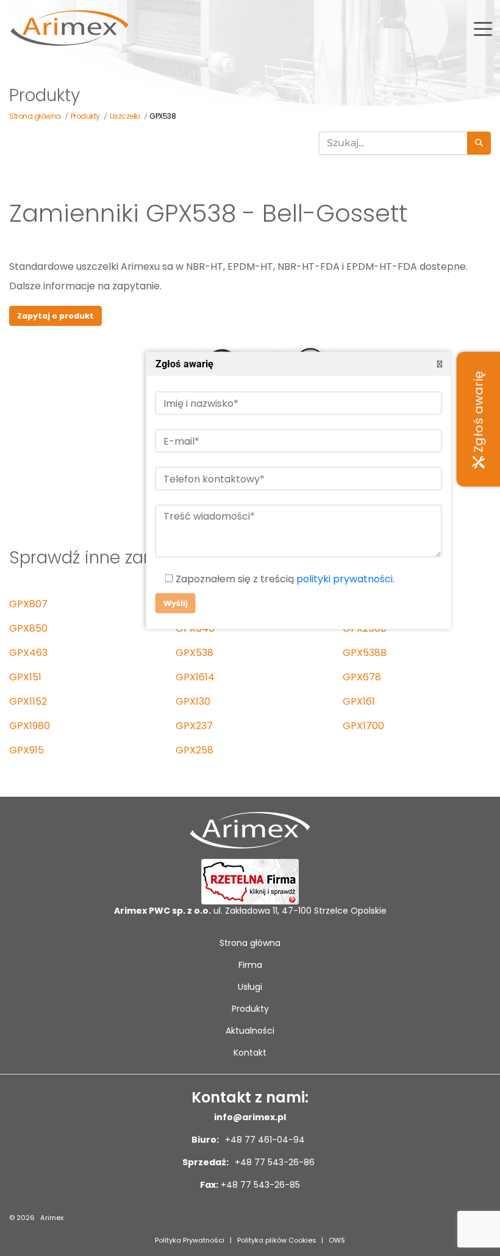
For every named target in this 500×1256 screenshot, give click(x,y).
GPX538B (365, 653)
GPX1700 (363, 726)
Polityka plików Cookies (276, 1240)
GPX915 (26, 750)
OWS (337, 1240)
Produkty (250, 1009)
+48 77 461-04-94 (264, 1140)
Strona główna (250, 943)
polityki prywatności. (345, 579)
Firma (250, 965)
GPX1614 (195, 677)
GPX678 (362, 677)
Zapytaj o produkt (55, 316)
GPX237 (194, 726)
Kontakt (250, 1052)
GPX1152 (28, 701)
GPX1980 (29, 726)
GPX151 (25, 677)
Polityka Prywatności (189, 1240)
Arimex (51, 1217)
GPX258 (194, 750)
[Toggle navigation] (483, 28)
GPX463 (28, 653)
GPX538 (194, 653)
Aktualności (250, 1031)
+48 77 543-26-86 (273, 1162)
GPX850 (28, 628)
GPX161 (359, 701)
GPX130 (193, 701)
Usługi (250, 987)
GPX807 (28, 604)
